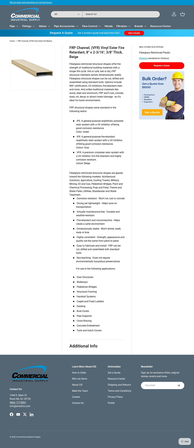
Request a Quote (162, 65)
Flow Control (89, 26)
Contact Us (78, 403)
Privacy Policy (115, 396)
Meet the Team (80, 390)
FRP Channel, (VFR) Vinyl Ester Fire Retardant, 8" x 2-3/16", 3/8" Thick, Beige (36, 41)
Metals (109, 26)
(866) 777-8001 (18, 402)
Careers (76, 396)
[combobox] (105, 14)
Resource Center (160, 26)
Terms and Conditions (119, 390)
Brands (139, 26)
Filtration (121, 26)
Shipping (143, 58)
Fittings (26, 26)
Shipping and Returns (119, 384)
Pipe (12, 26)
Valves (43, 26)
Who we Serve (79, 378)
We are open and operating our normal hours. (31, 2)
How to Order (79, 372)
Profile (111, 403)
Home (12, 41)
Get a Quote (134, 33)
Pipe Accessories (64, 26)
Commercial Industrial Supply (28, 437)
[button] (182, 14)
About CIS (77, 384)
